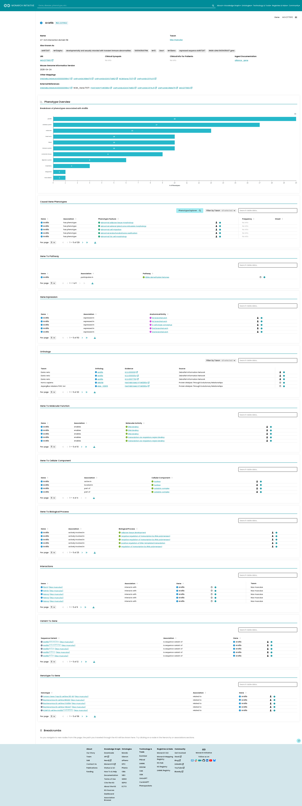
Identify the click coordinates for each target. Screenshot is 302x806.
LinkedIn (178, 764)
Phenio (125, 768)
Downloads (109, 753)
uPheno (125, 760)
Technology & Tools (262, 6)
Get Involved (180, 753)
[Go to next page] (82, 242)
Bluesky (178, 771)
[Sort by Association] (75, 219)
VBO (123, 775)
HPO (123, 764)
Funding (89, 771)
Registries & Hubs (280, 6)
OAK (141, 771)
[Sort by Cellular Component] (171, 477)
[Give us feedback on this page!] (299, 741)
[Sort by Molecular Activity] (143, 423)
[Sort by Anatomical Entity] (167, 314)
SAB (88, 760)
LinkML (142, 763)
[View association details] (219, 223)
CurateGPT (144, 782)
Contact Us (91, 764)
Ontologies (247, 6)
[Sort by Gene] (47, 219)
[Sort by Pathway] (152, 273)
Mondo (125, 753)
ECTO (124, 786)
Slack (177, 756)
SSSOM (142, 767)
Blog (177, 760)
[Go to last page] (86, 242)
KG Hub (160, 763)
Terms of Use (110, 779)
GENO (124, 779)
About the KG (110, 786)
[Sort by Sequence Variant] (58, 638)
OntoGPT (143, 778)
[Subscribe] (192, 760)
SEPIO (124, 783)
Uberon (125, 756)
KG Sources (109, 790)
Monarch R (109, 764)
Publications (91, 768)
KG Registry (162, 766)
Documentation (111, 775)
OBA (123, 771)
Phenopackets (145, 786)
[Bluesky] (214, 760)
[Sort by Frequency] (253, 219)
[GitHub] (203, 760)
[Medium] (199, 760)
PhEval (142, 760)
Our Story (90, 753)
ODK (141, 774)
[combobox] (126, 5)
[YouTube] (210, 760)
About (220, 6)
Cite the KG (109, 783)
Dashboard (109, 794)
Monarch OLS (162, 753)
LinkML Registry (163, 770)
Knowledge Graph (232, 6)
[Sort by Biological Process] (136, 528)
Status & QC (109, 768)
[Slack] (196, 760)
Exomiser (143, 756)
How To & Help (110, 771)
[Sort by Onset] (282, 219)
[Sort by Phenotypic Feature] (117, 219)
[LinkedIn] (207, 760)
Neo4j (107, 760)
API (105, 756)
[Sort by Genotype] (51, 692)
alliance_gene (241, 60)
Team (88, 756)
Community (294, 6)
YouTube (179, 768)
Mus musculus (176, 39)
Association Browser (109, 798)
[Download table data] (94, 242)
